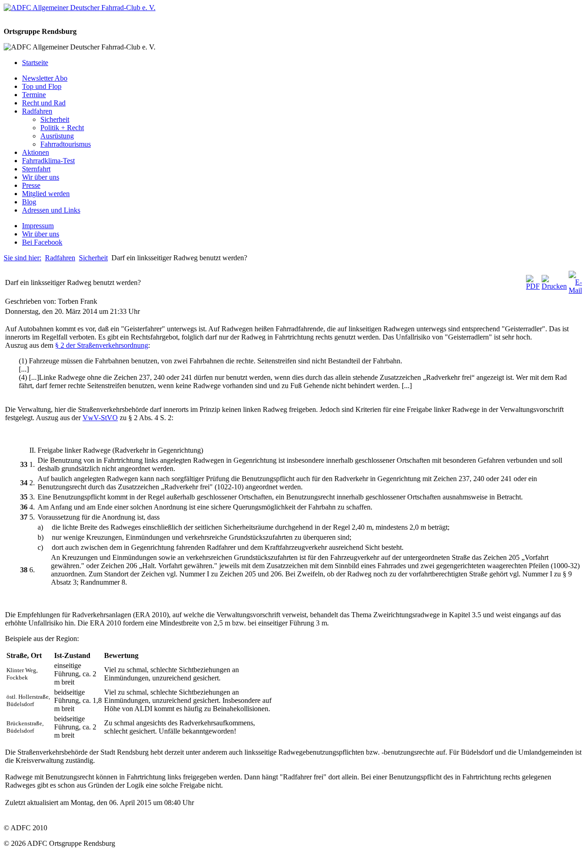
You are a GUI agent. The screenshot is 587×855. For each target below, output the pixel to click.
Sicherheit (93, 258)
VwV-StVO (100, 418)
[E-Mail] (575, 290)
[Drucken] (554, 286)
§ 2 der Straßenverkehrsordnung (101, 345)
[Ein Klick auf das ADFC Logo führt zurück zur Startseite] (79, 7)
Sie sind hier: (22, 258)
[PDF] (533, 286)
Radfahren (60, 258)
